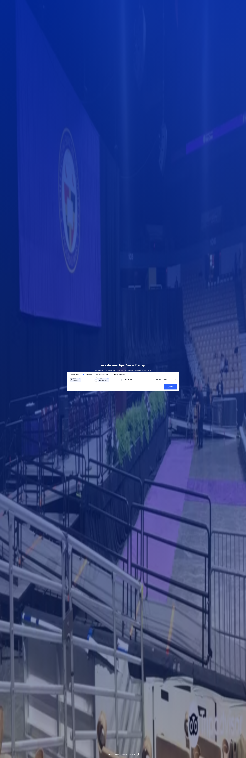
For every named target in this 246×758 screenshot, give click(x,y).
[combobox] (81, 380)
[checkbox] (119, 374)
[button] (198, 3)
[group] (82, 379)
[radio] (75, 374)
